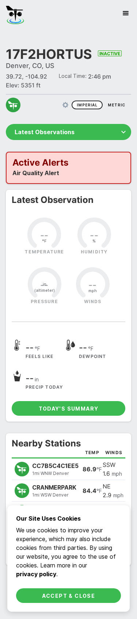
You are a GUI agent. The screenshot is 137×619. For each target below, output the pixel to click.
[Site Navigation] (125, 13)
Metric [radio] (116, 105)
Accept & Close (68, 596)
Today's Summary (69, 408)
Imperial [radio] (87, 105)
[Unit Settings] (65, 105)
